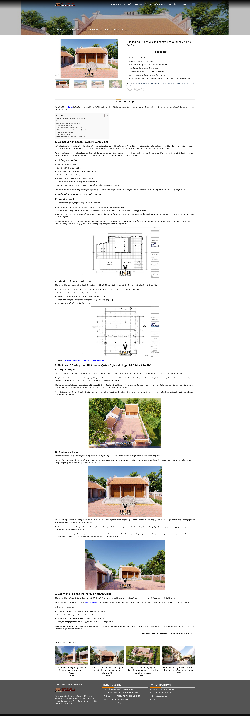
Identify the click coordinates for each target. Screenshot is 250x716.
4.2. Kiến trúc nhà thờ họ (65, 134)
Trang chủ (116, 4)
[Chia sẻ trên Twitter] (131, 89)
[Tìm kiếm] (193, 4)
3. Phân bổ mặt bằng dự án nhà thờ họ (68, 123)
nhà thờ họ (69, 107)
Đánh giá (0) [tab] (128, 102)
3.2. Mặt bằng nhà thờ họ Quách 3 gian (70, 127)
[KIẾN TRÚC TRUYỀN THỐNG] (66, 4)
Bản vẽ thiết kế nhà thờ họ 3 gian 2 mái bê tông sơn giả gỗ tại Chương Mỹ (107, 670)
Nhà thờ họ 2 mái (94, 30)
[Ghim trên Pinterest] (138, 89)
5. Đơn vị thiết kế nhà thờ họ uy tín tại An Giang (71, 136)
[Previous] (58, 58)
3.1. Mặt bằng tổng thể (65, 125)
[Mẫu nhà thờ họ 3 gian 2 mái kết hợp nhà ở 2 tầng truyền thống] (178, 655)
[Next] (119, 58)
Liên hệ (154, 699)
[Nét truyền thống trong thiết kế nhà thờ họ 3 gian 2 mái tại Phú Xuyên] (71, 655)
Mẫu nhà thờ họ (142, 4)
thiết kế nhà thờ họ (92, 602)
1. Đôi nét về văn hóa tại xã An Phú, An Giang (70, 118)
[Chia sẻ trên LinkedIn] (142, 89)
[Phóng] (57, 75)
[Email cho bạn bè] (135, 89)
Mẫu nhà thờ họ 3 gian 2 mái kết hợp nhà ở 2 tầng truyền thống (178, 668)
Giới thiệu (128, 4)
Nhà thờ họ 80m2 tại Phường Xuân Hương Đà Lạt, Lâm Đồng (87, 360)
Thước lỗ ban (156, 703)
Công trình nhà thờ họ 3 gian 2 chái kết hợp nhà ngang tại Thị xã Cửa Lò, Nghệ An (142, 670)
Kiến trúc (158, 4)
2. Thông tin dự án (62, 121)
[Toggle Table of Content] (105, 115)
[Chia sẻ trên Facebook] (128, 89)
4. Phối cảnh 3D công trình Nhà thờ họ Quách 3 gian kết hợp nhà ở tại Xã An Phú (81, 130)
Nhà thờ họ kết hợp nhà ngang (176, 83)
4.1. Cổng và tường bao (65, 132)
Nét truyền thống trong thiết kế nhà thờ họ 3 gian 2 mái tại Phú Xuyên (71, 670)
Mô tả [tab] (118, 102)
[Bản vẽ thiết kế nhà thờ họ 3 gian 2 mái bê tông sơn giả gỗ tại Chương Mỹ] (107, 655)
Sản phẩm (172, 4)
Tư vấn (185, 4)
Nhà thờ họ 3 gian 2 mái (115, 30)
